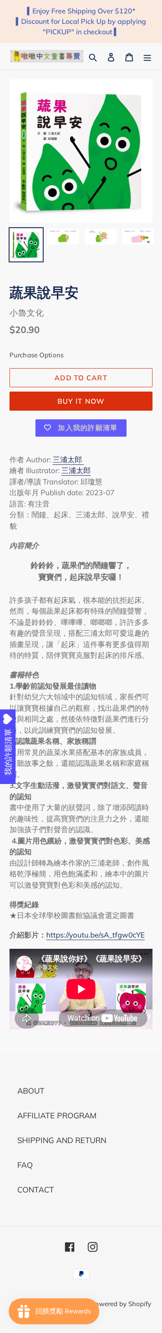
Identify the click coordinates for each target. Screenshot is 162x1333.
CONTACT (35, 1190)
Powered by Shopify (121, 1304)
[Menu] (147, 56)
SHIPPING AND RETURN (61, 1140)
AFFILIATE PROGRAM (56, 1116)
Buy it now (81, 401)
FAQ (25, 1165)
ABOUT (30, 1091)
